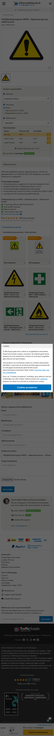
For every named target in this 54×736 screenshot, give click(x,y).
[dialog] (27, 368)
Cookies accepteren (27, 387)
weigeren (43, 379)
